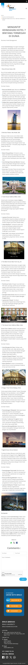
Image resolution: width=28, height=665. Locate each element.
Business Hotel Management (9, 40)
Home (2, 15)
